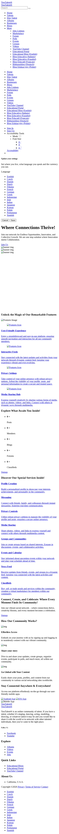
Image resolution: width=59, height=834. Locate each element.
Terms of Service (33, 787)
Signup (4, 472)
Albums (10, 747)
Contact (44, 787)
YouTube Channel (15, 771)
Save (13, 220)
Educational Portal (15, 768)
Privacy (21, 787)
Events (10, 752)
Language (5, 171)
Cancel (5, 220)
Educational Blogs (15, 766)
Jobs (9, 754)
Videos (10, 749)
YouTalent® (6, 2)
